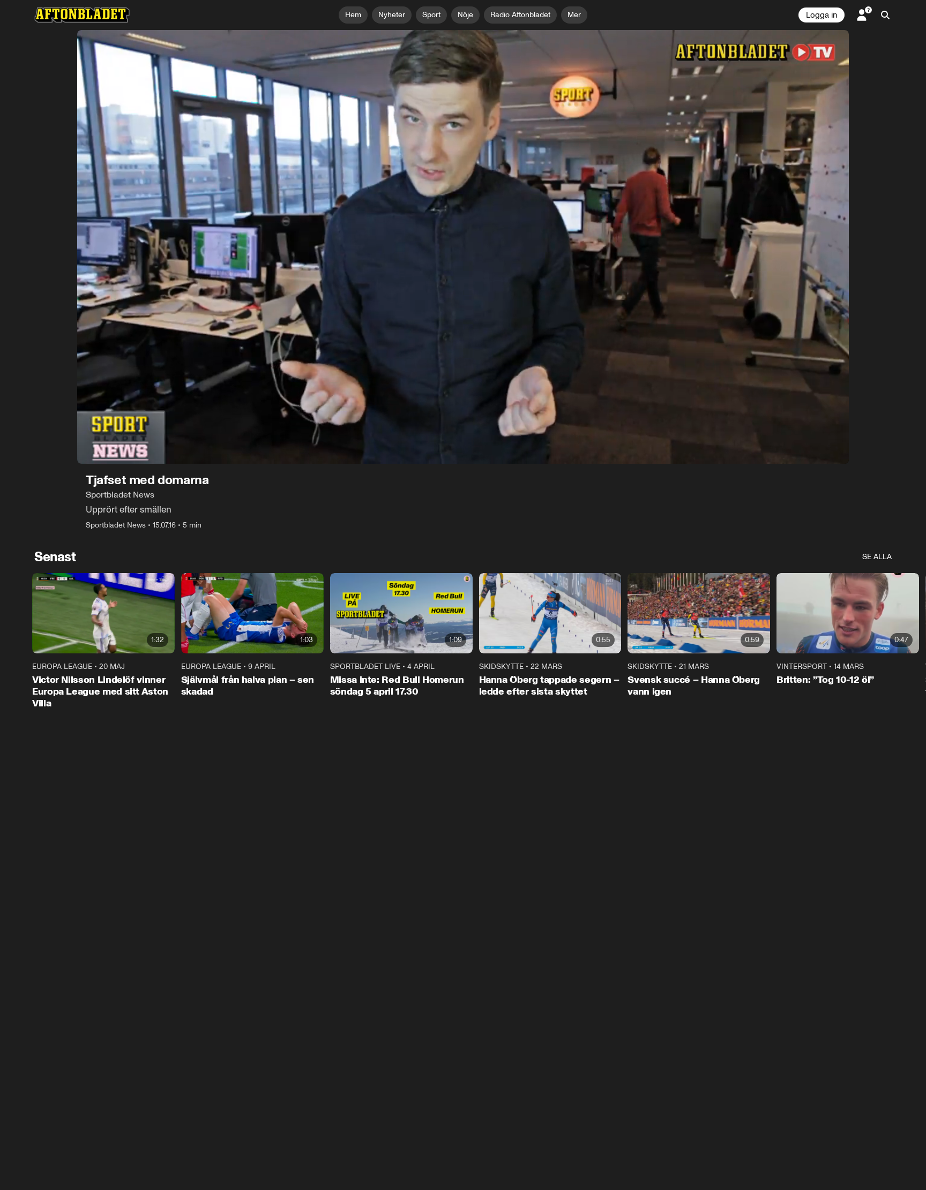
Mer (574, 14)
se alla (877, 556)
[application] (463, 247)
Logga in (821, 15)
